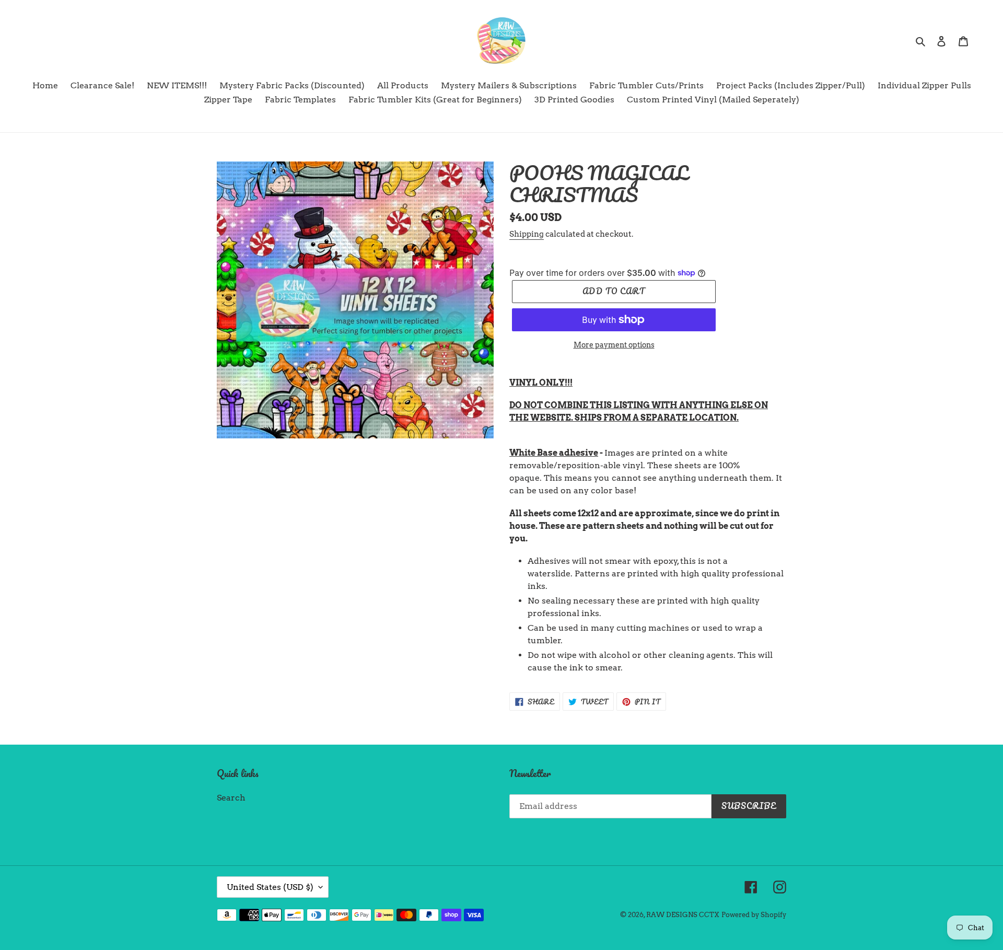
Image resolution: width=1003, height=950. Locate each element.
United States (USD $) (270, 887)
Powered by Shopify (753, 915)
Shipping (526, 234)
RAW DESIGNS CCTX (682, 915)
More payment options (614, 345)
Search (231, 798)
